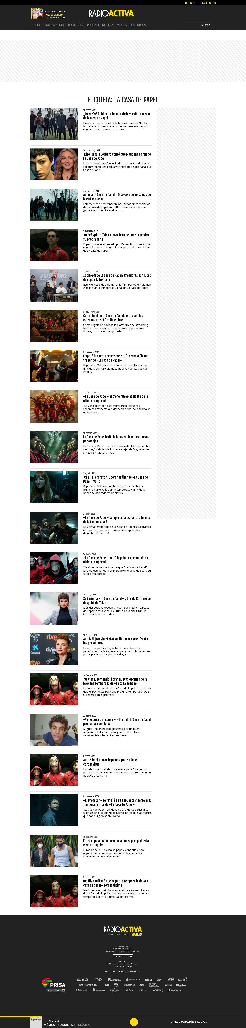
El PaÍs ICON (130, 990)
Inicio (36, 25)
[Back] (118, 1022)
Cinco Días (130, 985)
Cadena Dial (143, 985)
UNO (107, 985)
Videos (122, 25)
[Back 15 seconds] (126, 1022)
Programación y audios (190, 1021)
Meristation (174, 990)
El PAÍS (85, 980)
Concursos (138, 25)
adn (170, 980)
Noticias (108, 25)
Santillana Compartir (134, 980)
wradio (117, 985)
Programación (53, 25)
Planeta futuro (167, 985)
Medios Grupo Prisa (55, 990)
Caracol (182, 980)
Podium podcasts (115, 990)
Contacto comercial (123, 956)
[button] (21, 1016)
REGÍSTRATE (207, 2)
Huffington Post (89, 985)
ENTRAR (189, 2)
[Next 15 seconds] (142, 1022)
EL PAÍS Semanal (155, 985)
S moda (144, 990)
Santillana (116, 980)
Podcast (93, 25)
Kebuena (179, 985)
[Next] (150, 1022)
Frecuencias (75, 25)
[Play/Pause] (134, 1022)
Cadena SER (149, 980)
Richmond (82, 990)
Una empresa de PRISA (55, 982)
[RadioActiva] (111, 13)
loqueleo (158, 990)
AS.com (159, 980)
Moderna (99, 990)
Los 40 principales (101, 980)
